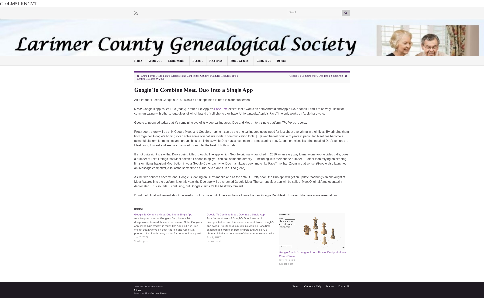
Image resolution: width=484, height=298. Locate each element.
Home (138, 60)
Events (197, 60)
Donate (281, 60)
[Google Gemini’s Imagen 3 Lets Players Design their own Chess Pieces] (313, 231)
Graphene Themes (158, 293)
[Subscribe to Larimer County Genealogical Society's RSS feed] (136, 12)
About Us (154, 60)
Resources (216, 60)
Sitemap (137, 290)
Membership (176, 60)
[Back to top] (475, 289)
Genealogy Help (312, 286)
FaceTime (221, 109)
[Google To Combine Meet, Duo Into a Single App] (170, 228)
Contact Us (264, 60)
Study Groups (239, 60)
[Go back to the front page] (242, 37)
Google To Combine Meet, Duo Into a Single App (316, 75)
